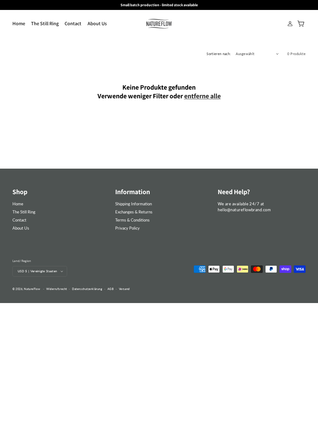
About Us (20, 228)
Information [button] (132, 191)
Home (17, 203)
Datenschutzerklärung (87, 289)
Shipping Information (133, 203)
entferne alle (202, 95)
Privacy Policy (127, 228)
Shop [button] (19, 191)
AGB (110, 289)
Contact (19, 219)
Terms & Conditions (132, 219)
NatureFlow (32, 289)
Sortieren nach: (219, 54)
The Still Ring (23, 211)
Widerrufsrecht (56, 289)
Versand (124, 289)
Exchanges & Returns (133, 211)
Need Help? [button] (234, 191)
